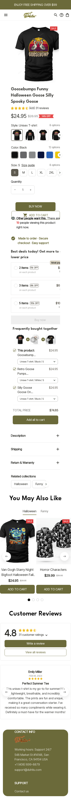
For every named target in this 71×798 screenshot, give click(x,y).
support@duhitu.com (28, 770)
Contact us (22, 791)
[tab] (29, 600)
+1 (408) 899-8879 (27, 764)
